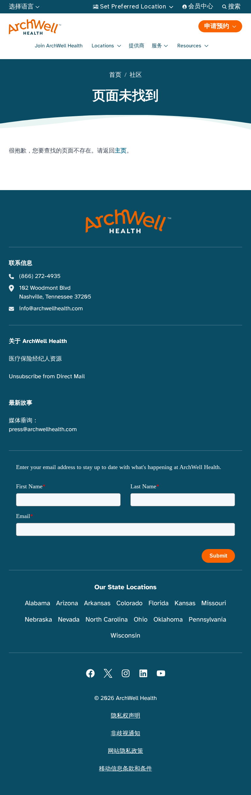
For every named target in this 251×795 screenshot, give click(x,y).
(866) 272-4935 (40, 276)
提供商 (136, 45)
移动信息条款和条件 (125, 768)
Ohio (141, 619)
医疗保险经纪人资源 (35, 359)
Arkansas (97, 603)
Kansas (185, 603)
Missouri (213, 603)
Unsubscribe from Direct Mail (47, 376)
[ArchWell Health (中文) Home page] (125, 221)
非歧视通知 (125, 733)
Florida (158, 603)
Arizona (67, 603)
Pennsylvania (207, 619)
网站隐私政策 (125, 751)
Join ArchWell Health (59, 45)
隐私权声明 (125, 716)
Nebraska (38, 619)
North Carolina (106, 619)
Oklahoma (168, 619)
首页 (115, 75)
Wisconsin (126, 635)
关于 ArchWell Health (38, 341)
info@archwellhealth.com (51, 308)
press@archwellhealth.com (43, 429)
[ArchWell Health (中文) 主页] (67, 27)
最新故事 (20, 403)
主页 (120, 150)
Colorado (129, 603)
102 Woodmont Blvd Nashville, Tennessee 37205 (55, 292)
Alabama (37, 603)
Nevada (68, 619)
